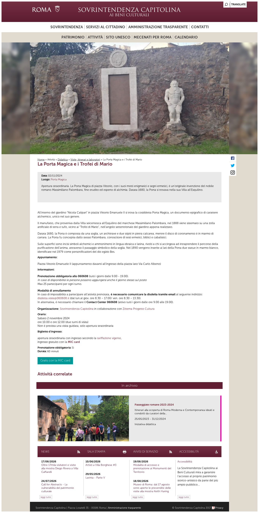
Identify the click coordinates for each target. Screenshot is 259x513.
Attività (95, 37)
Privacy (219, 507)
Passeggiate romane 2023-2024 (154, 404)
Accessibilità (184, 461)
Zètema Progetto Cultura (139, 308)
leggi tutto (46, 497)
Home (41, 159)
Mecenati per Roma (152, 37)
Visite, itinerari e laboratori (85, 159)
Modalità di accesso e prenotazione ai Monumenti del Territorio (152, 468)
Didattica (63, 159)
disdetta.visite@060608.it (53, 298)
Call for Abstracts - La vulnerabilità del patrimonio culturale (57, 488)
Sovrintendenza (66, 27)
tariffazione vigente (109, 338)
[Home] (129, 12)
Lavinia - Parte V (95, 477)
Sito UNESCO (118, 37)
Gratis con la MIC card (55, 360)
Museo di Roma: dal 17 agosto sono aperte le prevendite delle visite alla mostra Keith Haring (152, 488)
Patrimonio (73, 37)
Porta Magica (59, 179)
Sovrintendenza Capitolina (76, 308)
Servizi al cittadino (105, 27)
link (219, 437)
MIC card (74, 342)
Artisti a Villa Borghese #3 (101, 465)
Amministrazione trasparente (158, 27)
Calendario (186, 37)
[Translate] (216, 3)
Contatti (200, 27)
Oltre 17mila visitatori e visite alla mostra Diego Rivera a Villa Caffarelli (59, 468)
